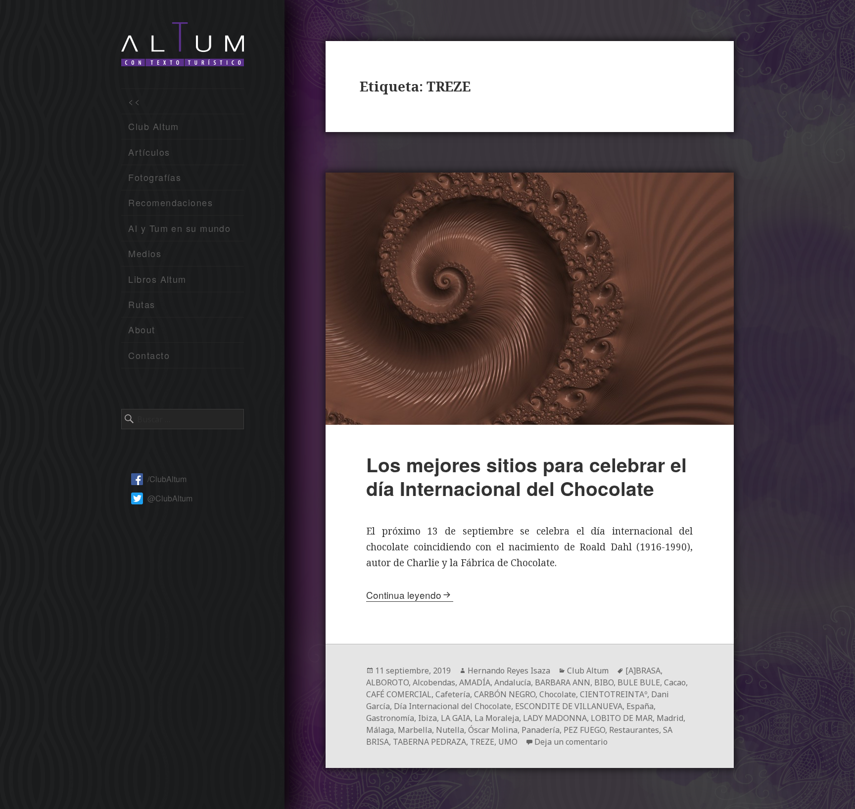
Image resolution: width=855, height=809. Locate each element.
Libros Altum (157, 278)
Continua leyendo (403, 594)
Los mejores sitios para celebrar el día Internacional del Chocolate (526, 476)
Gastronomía (390, 718)
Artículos (149, 151)
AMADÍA (474, 682)
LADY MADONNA (555, 718)
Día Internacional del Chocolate (452, 706)
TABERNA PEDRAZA (429, 741)
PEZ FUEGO (584, 729)
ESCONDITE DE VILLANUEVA (568, 706)
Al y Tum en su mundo (179, 228)
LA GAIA (456, 718)
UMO (508, 741)
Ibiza (427, 718)
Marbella (415, 729)
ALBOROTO (387, 682)
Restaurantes (634, 729)
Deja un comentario (571, 741)
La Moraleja (497, 718)
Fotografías (154, 177)
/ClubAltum (167, 479)
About (141, 329)
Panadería (541, 729)
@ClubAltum (169, 498)
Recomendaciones (170, 202)
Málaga (380, 729)
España (640, 706)
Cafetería (452, 694)
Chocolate (557, 694)
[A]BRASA (643, 670)
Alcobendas (434, 682)
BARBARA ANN (562, 682)
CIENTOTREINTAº (613, 694)
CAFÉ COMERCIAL (398, 694)
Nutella (450, 729)
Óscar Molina (493, 729)
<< (134, 100)
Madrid (670, 718)
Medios (144, 253)
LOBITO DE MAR (622, 718)
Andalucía (512, 682)
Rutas (141, 304)
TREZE (482, 741)
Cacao (675, 682)
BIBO (604, 682)
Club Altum (153, 126)
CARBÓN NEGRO (504, 694)
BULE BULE (639, 682)
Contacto (149, 355)
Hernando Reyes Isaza (509, 670)
